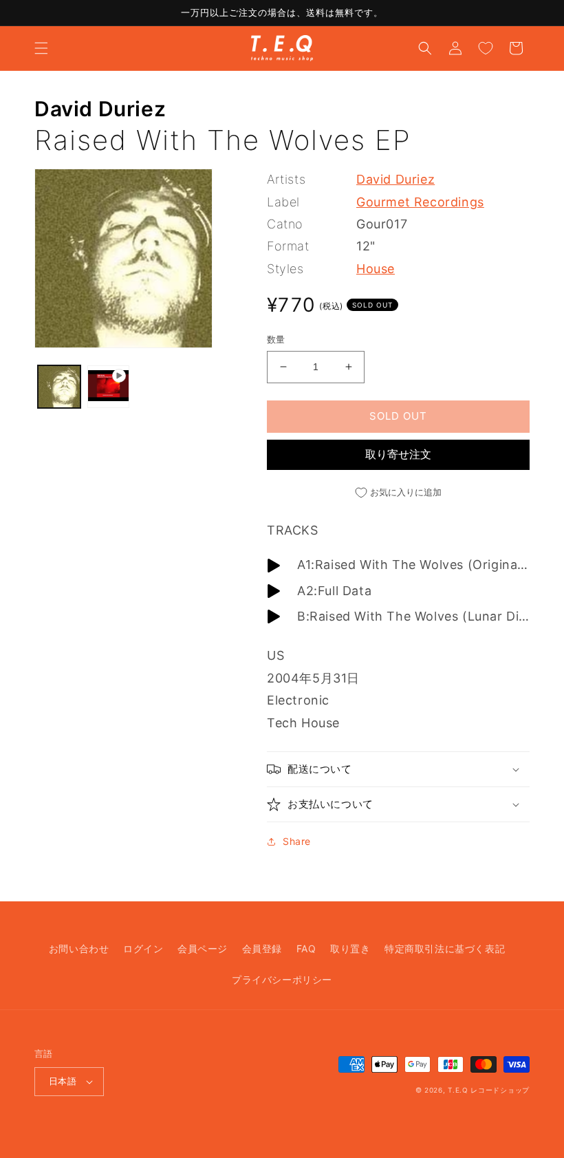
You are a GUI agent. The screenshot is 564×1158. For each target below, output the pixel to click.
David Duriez (100, 108)
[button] (41, 48)
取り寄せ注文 (398, 454)
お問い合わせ (79, 948)
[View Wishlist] (485, 48)
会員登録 (262, 948)
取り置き (350, 948)
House (375, 268)
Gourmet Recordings (420, 202)
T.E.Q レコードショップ (489, 1090)
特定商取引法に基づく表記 (444, 948)
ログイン (143, 948)
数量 (276, 339)
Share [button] (297, 841)
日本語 (62, 1080)
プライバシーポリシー (282, 979)
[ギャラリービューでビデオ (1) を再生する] (108, 386)
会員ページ (202, 948)
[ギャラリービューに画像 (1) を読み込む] (59, 386)
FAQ (306, 948)
